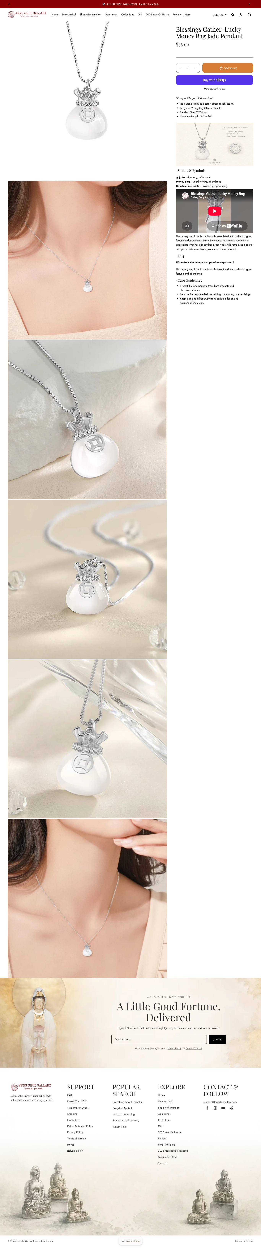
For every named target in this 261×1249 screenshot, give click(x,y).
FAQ (69, 1095)
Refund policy (75, 1151)
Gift (160, 1126)
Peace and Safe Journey (126, 1120)
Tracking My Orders (78, 1108)
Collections (164, 1120)
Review (162, 1138)
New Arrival (165, 1101)
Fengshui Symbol (122, 1108)
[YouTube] (223, 1108)
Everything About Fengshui (128, 1102)
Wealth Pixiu (119, 1127)
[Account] (241, 14)
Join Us (217, 1039)
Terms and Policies (244, 1241)
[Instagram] (215, 1108)
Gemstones (164, 1114)
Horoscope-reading (124, 1114)
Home (70, 1144)
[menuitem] (187, 14)
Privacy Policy (174, 1048)
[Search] (233, 14)
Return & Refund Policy (80, 1126)
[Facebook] (207, 1108)
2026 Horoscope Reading (173, 1151)
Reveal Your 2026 (77, 1101)
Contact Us (73, 1120)
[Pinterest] (231, 1108)
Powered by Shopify (43, 1241)
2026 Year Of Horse (169, 1132)
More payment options (214, 89)
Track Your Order (168, 1157)
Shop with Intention (168, 1108)
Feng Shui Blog (166, 1144)
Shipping (72, 1114)
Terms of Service (194, 1048)
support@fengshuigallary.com (220, 1102)
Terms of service (76, 1138)
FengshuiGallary (24, 1241)
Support (162, 1163)
